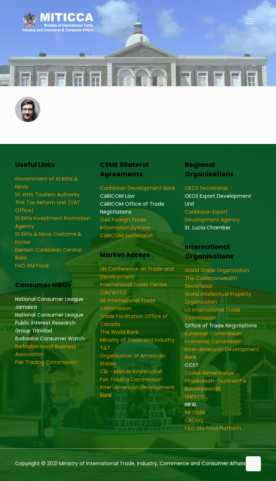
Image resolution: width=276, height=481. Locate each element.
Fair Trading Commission (46, 362)
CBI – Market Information (131, 371)
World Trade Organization (217, 270)
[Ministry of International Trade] (58, 21)
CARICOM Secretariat (126, 235)
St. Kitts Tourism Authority (47, 194)
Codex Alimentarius (209, 373)
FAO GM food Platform (213, 428)
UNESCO (195, 396)
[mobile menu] (249, 21)
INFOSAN (195, 412)
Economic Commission (214, 341)
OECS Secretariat (206, 188)
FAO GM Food (32, 265)
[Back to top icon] (253, 463)
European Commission (213, 333)
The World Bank (119, 332)
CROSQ (194, 420)
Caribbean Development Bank (137, 188)
